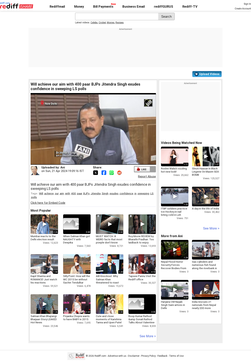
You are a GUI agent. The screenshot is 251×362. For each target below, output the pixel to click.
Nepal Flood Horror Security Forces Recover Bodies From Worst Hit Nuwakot (173, 266)
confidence (126, 193)
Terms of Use (176, 356)
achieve (49, 193)
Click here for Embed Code (48, 203)
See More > (148, 336)
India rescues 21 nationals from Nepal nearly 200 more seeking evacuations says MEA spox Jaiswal (205, 308)
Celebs (94, 22)
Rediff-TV (189, 6)
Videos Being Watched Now (181, 143)
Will (41, 193)
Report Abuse (147, 176)
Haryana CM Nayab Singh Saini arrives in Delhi (173, 305)
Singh (105, 193)
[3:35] (136, 304)
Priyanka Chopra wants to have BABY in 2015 (76, 317)
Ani (62, 167)
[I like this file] (142, 169)
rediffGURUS (163, 6)
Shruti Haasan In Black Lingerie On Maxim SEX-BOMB (205, 171)
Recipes (119, 22)
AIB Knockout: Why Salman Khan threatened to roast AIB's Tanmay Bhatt (107, 280)
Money (79, 6)
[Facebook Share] (104, 172)
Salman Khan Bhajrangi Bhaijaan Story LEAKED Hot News (44, 319)
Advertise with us (117, 356)
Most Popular (41, 210)
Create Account (243, 8)
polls (34, 197)
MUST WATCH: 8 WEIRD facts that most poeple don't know (109, 239)
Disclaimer (133, 356)
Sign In (247, 4)
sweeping (143, 193)
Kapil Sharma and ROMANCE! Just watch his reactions (44, 279)
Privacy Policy (148, 356)
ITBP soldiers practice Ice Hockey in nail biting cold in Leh (174, 211)
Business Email (133, 6)
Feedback (162, 356)
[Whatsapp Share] (112, 172)
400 (73, 193)
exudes (114, 193)
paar (79, 193)
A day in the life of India (205, 208)
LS (152, 193)
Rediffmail (57, 6)
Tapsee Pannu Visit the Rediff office (142, 277)
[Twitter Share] (96, 172)
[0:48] (71, 224)
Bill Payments (103, 6)
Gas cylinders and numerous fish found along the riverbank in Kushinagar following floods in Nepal (204, 268)
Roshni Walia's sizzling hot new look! (174, 170)
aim (62, 193)
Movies (111, 22)
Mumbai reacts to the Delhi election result (43, 238)
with (67, 193)
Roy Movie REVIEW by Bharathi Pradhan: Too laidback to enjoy (141, 239)
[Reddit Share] (120, 172)
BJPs (86, 193)
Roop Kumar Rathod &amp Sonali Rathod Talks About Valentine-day (141, 320)
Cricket (102, 22)
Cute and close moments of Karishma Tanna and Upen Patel (109, 319)
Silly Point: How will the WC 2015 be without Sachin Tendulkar (76, 279)
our (57, 193)
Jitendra (96, 193)
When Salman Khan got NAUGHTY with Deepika (76, 239)
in (135, 193)
